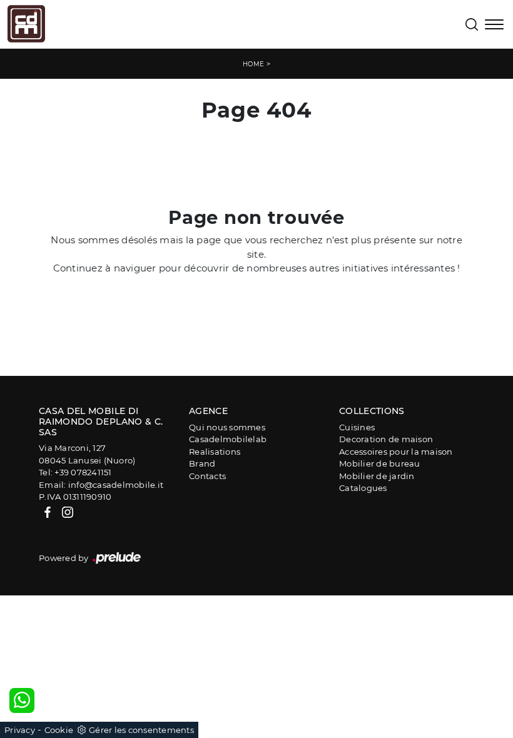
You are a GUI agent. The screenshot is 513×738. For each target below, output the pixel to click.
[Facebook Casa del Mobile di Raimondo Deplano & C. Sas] (47, 512)
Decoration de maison (386, 439)
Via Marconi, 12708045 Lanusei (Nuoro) (87, 454)
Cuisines (357, 427)
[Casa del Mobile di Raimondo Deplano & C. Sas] (26, 24)
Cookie (59, 730)
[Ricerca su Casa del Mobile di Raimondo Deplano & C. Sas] (471, 24)
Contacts (207, 476)
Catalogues (363, 488)
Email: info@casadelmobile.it (101, 485)
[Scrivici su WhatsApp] (21, 700)
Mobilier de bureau (379, 463)
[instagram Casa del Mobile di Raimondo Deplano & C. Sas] (67, 512)
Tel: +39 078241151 (75, 472)
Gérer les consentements (141, 730)
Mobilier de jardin (377, 476)
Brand (202, 463)
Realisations (214, 452)
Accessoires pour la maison (396, 452)
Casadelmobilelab (228, 439)
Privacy (19, 730)
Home (254, 64)
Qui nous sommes (227, 427)
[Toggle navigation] (494, 25)
